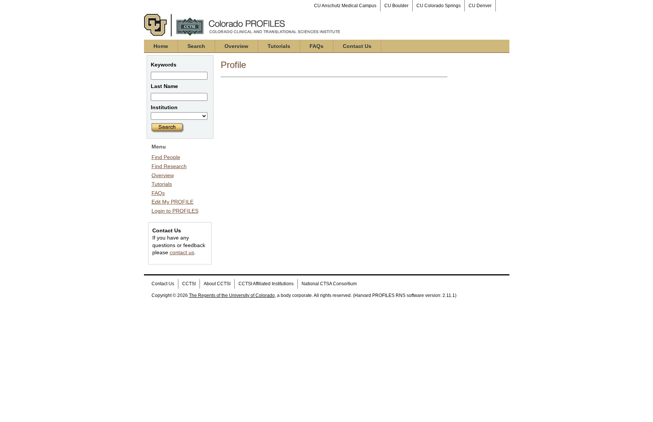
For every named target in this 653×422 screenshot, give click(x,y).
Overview (236, 46)
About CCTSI (217, 283)
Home (160, 46)
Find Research (169, 166)
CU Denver (480, 5)
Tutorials (279, 46)
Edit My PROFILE (172, 202)
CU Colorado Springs (438, 5)
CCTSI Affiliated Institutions (266, 283)
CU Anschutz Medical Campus (345, 5)
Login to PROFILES (175, 211)
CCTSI (189, 283)
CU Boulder (396, 5)
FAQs (316, 46)
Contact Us (357, 46)
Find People (166, 157)
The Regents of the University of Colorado (232, 295)
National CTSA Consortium (329, 283)
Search (196, 46)
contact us (182, 252)
